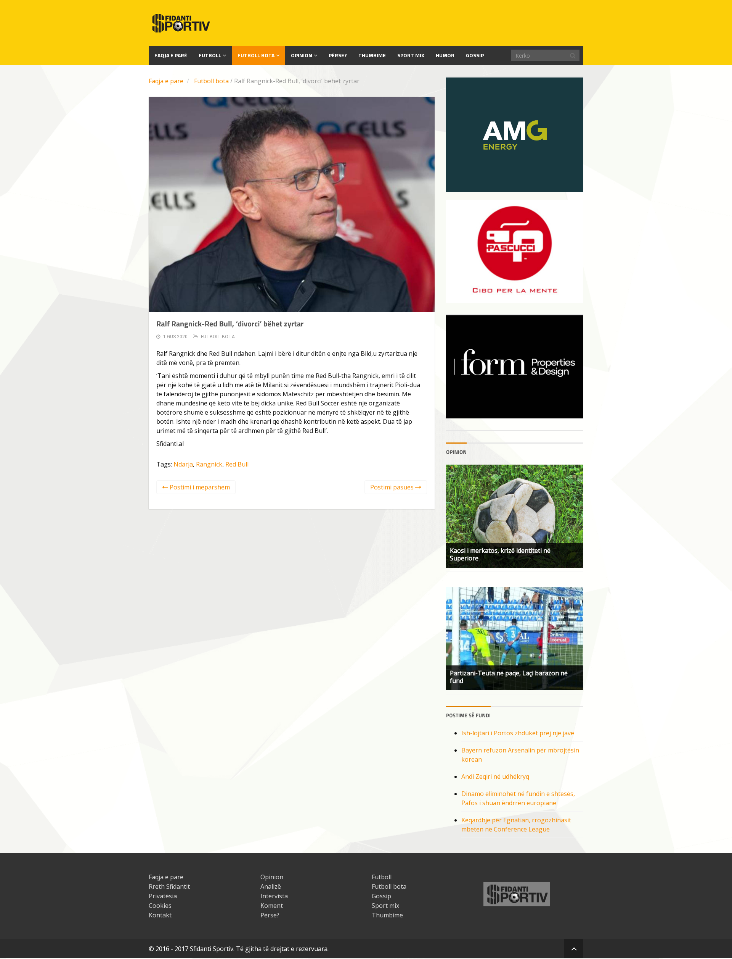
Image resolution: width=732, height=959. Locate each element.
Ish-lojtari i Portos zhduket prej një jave (517, 733)
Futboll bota (256, 55)
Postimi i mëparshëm (199, 487)
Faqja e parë (166, 81)
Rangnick (209, 464)
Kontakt (160, 915)
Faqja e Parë (170, 55)
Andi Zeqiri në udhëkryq (495, 776)
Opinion (301, 55)
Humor (445, 55)
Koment (271, 905)
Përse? (338, 55)
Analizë (270, 886)
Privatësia (163, 896)
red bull (237, 464)
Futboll (210, 55)
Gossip (475, 55)
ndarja (183, 464)
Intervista (274, 896)
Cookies (160, 905)
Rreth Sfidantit (169, 886)
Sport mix (410, 55)
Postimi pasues (392, 487)
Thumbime (372, 55)
